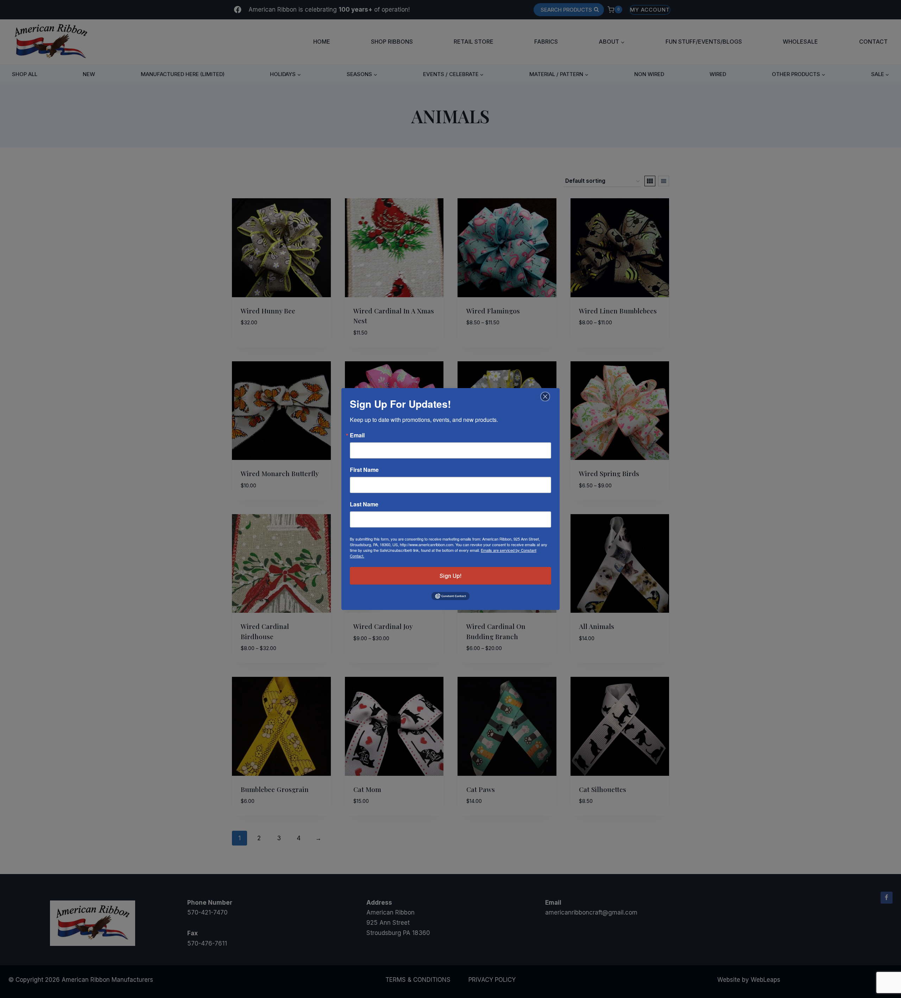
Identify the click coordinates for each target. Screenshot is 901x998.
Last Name (364, 504)
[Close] (544, 396)
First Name (364, 470)
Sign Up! (450, 575)
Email (357, 435)
